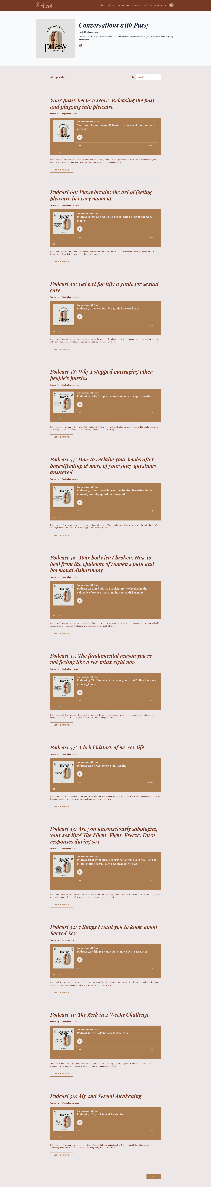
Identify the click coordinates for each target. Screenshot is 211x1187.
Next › (153, 1176)
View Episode (62, 170)
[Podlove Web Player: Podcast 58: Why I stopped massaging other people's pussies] (105, 405)
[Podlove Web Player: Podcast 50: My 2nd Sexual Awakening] (105, 1123)
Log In (164, 5)
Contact (120, 5)
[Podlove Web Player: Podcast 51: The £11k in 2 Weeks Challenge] (105, 1042)
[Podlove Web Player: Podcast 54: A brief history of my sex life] (105, 775)
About (102, 5)
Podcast (111, 5)
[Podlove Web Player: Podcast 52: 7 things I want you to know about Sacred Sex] (105, 961)
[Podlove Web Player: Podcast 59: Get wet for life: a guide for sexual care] (105, 318)
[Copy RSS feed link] (80, 45)
